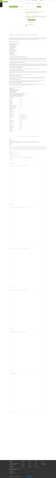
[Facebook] (45, 0)
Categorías (28, 3)
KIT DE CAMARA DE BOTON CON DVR (13, 373)
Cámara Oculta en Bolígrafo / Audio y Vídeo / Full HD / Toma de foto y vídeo (18, 290)
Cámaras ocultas (16, 9)
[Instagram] (46, 0)
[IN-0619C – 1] (16, 18)
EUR (1, 6)
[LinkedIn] (32, 25)
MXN (1, 1)
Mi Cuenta (29, 463)
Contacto (43, 3)
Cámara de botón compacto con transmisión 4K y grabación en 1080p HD (45, 11)
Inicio (25, 3)
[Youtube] (44, 0)
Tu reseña (10, 145)
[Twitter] (29, 25)
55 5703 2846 (41, 0)
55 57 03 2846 (11, 471)
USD (1, 3)
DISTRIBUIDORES (39, 3)
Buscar (39, 6)
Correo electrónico (11, 153)
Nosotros (32, 3)
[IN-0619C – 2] (17, 29)
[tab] (12, 35)
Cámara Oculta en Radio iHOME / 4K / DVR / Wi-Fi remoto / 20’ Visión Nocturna (18, 165)
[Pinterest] (30, 25)
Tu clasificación (10, 143)
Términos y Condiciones (43, 464)
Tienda (35, 3)
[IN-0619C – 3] (21, 29)
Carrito (29, 465)
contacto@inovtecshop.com (35, 0)
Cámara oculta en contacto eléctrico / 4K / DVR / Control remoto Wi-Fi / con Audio (19, 248)
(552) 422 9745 (11, 473)
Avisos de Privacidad (43, 463)
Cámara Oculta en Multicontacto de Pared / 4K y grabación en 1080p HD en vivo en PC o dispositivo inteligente (46, 11)
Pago (35, 465)
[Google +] (31, 25)
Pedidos (29, 464)
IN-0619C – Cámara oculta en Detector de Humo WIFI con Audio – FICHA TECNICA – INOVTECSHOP (28, 136)
